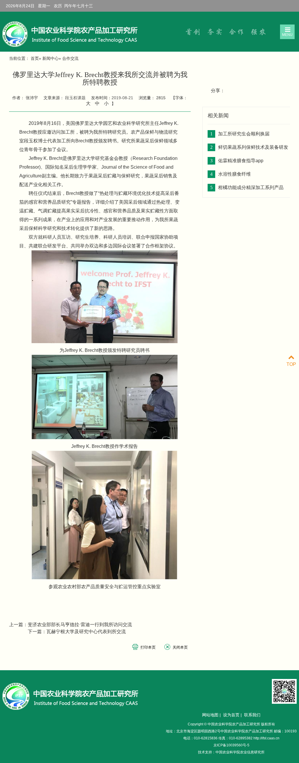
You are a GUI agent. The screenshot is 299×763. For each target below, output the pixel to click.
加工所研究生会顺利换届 (244, 133)
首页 (35, 58)
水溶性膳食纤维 (234, 174)
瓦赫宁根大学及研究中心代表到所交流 (86, 631)
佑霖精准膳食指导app (240, 160)
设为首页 (231, 715)
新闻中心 (50, 58)
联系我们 (252, 715)
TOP (291, 364)
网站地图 (210, 715)
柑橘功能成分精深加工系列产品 (251, 187)
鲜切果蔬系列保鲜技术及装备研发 (253, 147)
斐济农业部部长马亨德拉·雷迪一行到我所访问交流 (80, 624)
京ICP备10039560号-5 (231, 745)
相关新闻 (218, 115)
